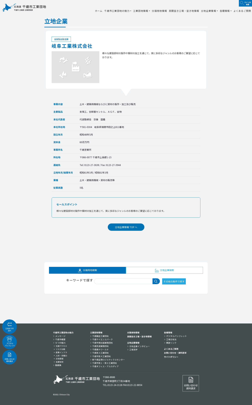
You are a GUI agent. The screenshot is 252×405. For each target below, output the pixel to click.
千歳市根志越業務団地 (102, 342)
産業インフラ (61, 352)
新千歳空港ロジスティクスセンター (108, 359)
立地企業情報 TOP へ (126, 227)
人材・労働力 (61, 355)
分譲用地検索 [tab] (89, 270)
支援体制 (59, 361)
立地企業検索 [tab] (166, 270)
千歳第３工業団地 (100, 352)
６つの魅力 (60, 342)
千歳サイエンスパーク (102, 339)
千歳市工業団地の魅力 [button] (117, 11)
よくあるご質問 (242, 11)
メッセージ (60, 336)
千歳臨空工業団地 (100, 336)
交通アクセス (61, 346)
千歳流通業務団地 (100, 346)
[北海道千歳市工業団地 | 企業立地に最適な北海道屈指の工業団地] (24, 7)
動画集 (58, 365)
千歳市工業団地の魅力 (63, 332)
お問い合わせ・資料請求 (175, 352)
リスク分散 (60, 349)
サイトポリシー (171, 356)
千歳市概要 (60, 339)
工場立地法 (171, 339)
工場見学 (133, 349)
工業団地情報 (96, 332)
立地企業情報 (133, 342)
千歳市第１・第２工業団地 (104, 362)
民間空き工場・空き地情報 (184, 11)
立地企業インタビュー (139, 346)
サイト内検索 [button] (247, 3)
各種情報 (168, 332)
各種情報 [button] (225, 11)
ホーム (99, 11)
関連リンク (171, 342)
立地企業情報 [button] (208, 11)
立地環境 (59, 358)
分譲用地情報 (159, 11)
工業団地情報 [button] (140, 11)
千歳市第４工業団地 (101, 356)
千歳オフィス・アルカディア (105, 366)
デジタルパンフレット (176, 336)
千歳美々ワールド (100, 349)
